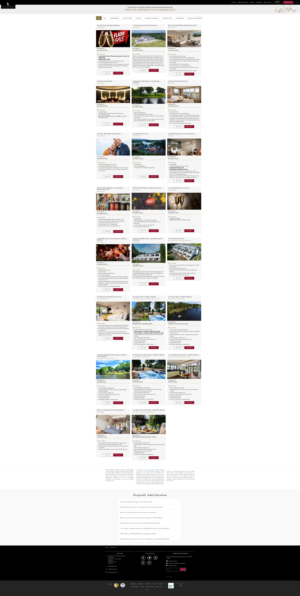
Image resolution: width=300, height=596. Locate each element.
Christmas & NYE (167, 18)
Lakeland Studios (242, 2)
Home (106, 547)
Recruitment (133, 583)
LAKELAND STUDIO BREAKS (194, 18)
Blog (147, 589)
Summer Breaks (114, 18)
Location (155, 583)
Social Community (150, 586)
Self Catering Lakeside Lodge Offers (176, 563)
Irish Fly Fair (267, 2)
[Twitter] (149, 558)
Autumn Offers (127, 18)
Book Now (288, 2)
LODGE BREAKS (180, 18)
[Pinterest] (143, 563)
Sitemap (161, 583)
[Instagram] (149, 563)
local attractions (146, 480)
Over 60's (138, 18)
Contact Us (148, 583)
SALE (104, 18)
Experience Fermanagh (152, 18)
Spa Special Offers (172, 565)
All (99, 18)
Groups (142, 586)
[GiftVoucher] (156, 558)
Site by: (169, 576)
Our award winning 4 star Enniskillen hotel (147, 469)
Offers (233, 2)
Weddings (259, 2)
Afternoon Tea (170, 477)
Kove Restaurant (188, 472)
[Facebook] (143, 558)
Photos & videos (135, 586)
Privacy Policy (159, 586)
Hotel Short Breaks (172, 561)
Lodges (252, 2)
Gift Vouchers (141, 583)
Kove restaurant (122, 476)
